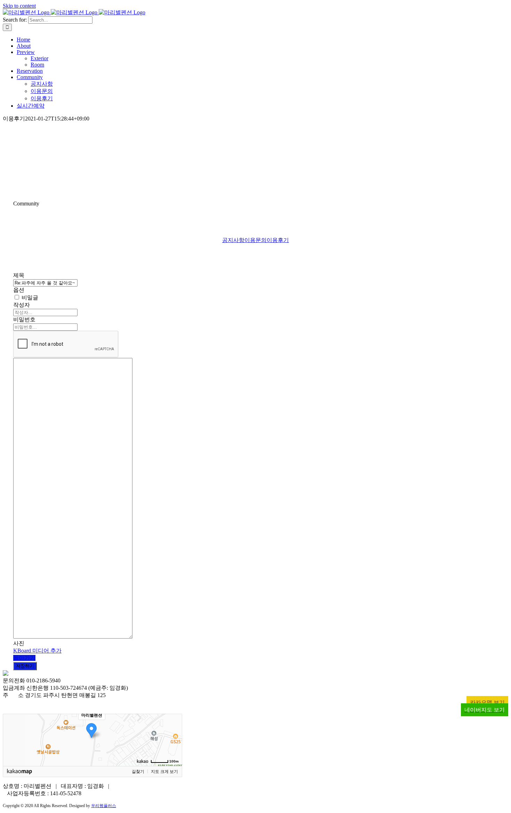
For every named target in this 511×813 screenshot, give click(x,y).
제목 (18, 275)
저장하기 (25, 666)
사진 (18, 643)
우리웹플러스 (103, 805)
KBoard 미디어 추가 (37, 651)
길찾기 (138, 771)
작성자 (21, 305)
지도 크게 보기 (164, 771)
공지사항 (233, 240)
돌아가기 (24, 658)
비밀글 (29, 297)
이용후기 (278, 240)
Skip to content (19, 6)
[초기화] (173, 752)
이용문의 (255, 240)
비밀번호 (24, 319)
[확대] (173, 727)
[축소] (173, 739)
